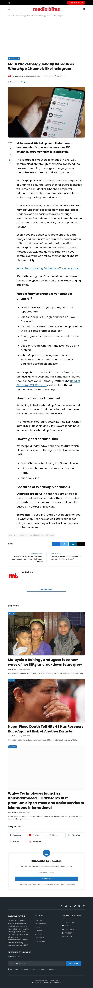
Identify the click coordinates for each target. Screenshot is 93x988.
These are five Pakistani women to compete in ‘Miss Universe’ (66, 557)
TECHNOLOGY (14, 58)
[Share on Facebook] (18, 82)
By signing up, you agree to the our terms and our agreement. (47, 884)
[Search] (84, 8)
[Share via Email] (29, 82)
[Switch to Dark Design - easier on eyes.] (9, 3)
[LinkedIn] (10, 160)
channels (12, 535)
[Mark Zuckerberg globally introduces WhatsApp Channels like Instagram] (46, 112)
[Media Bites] (46, 9)
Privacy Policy (61, 884)
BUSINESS (12, 747)
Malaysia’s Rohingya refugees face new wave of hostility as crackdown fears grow (45, 662)
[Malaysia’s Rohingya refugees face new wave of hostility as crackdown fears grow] (46, 633)
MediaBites (19, 76)
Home (10, 16)
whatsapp (50, 535)
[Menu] (9, 8)
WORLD (11, 613)
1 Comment (49, 76)
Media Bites (54, 980)
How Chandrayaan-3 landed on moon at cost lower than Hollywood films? (27, 559)
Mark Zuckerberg (36, 535)
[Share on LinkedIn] (25, 82)
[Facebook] (10, 148)
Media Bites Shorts (76, 3)
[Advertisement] (46, 36)
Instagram (23, 535)
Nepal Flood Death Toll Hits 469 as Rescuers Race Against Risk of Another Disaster (46, 729)
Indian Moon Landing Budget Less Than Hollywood (47, 268)
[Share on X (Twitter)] (21, 82)
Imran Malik (12, 669)
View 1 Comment (46, 589)
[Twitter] (10, 154)
